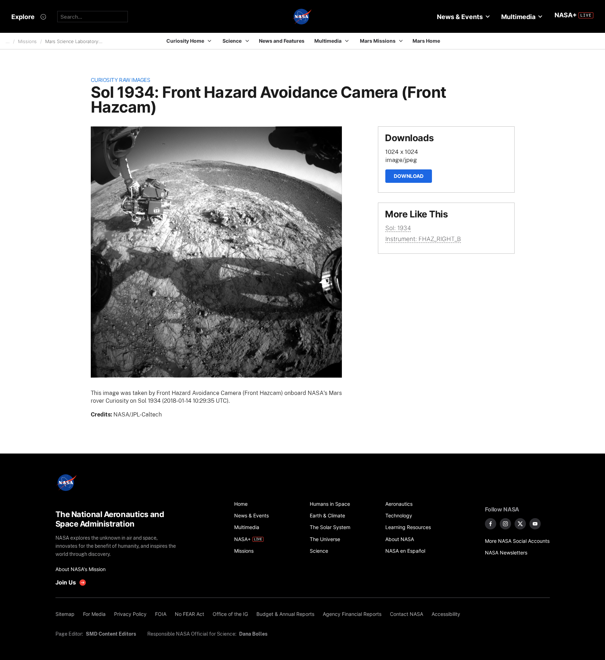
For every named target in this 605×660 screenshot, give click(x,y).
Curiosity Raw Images (120, 80)
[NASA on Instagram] (505, 523)
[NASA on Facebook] (490, 523)
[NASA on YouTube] (535, 523)
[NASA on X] (520, 523)
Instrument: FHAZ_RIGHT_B (423, 238)
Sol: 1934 (398, 228)
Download (408, 176)
